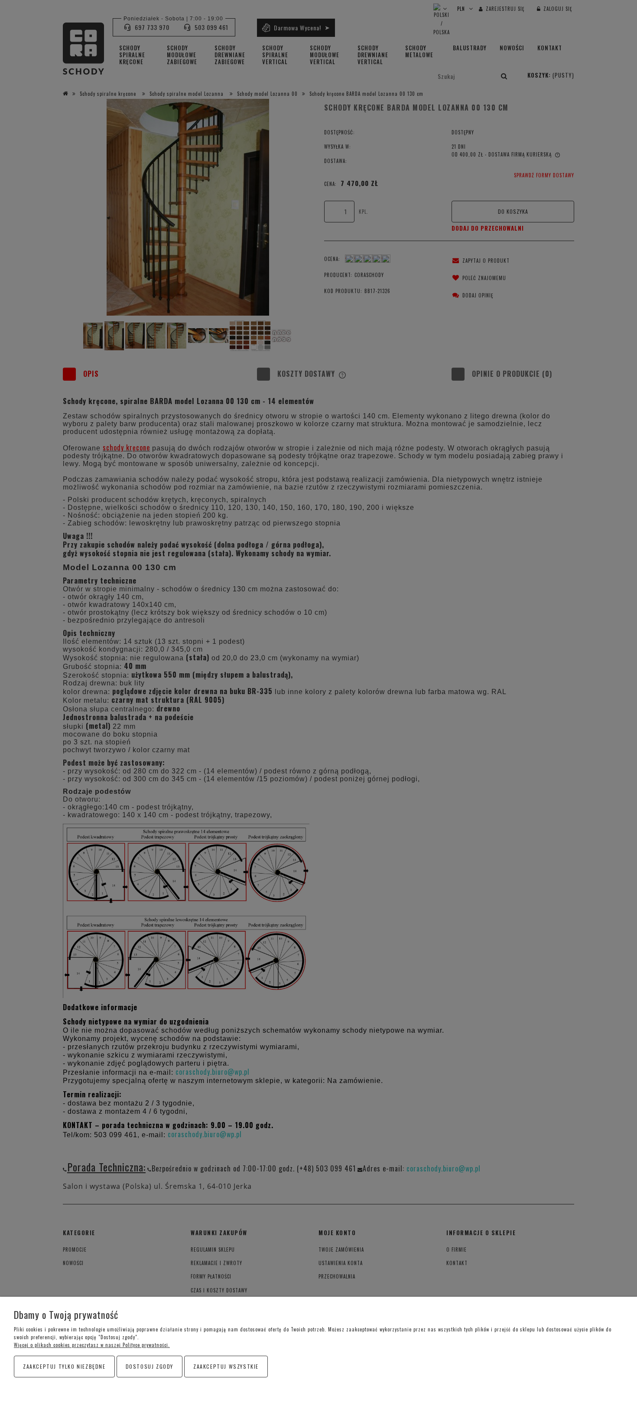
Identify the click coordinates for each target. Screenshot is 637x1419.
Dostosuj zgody (149, 1366)
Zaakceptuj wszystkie (226, 1366)
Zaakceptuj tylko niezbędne (64, 1366)
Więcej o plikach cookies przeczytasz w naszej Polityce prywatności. (92, 1344)
